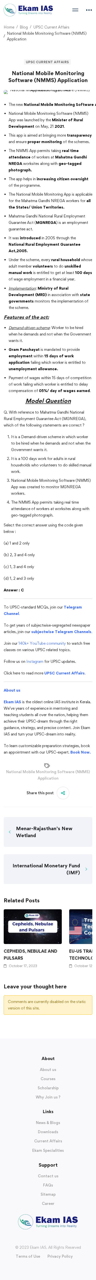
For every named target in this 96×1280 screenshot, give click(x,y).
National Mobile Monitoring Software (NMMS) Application (48, 775)
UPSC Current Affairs (51, 27)
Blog (24, 27)
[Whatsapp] (53, 1239)
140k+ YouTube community (42, 643)
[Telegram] (58, 1239)
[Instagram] (43, 1239)
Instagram (34, 661)
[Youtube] (48, 1239)
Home (9, 27)
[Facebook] (38, 1239)
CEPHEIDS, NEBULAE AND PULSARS (30, 954)
